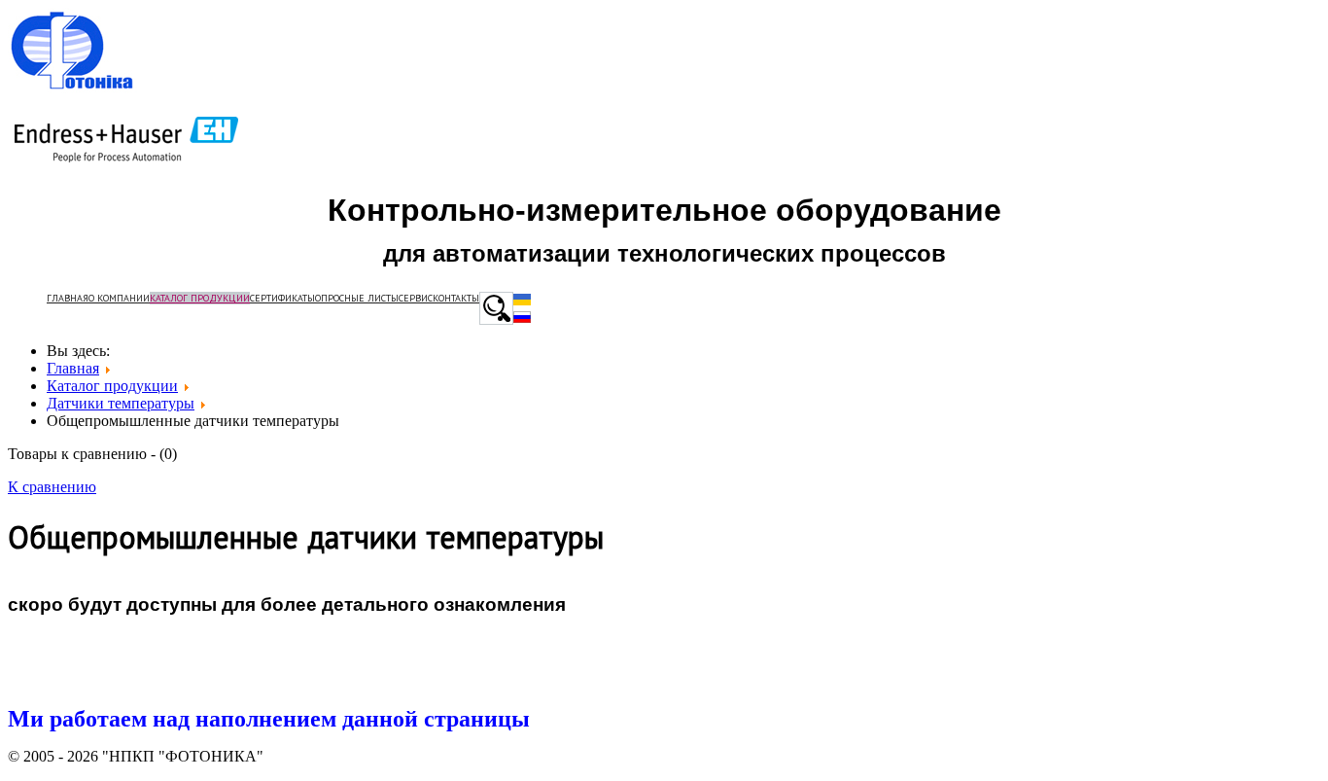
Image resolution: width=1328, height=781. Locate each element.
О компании (119, 298)
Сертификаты (282, 298)
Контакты (456, 298)
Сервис (416, 298)
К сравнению (52, 487)
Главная (67, 298)
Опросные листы (357, 298)
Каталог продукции (200, 298)
